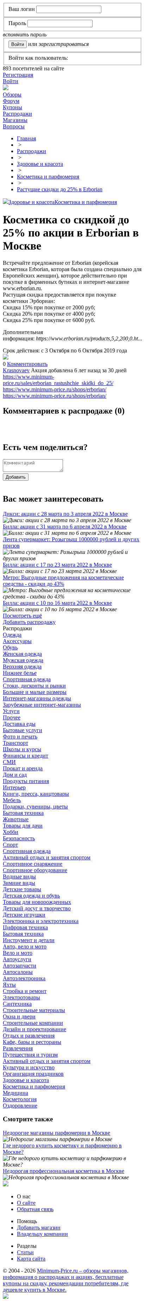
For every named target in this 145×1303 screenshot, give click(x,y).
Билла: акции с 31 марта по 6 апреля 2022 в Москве (65, 527)
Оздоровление (20, 1106)
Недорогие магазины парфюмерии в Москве (56, 1133)
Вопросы (14, 126)
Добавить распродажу (29, 622)
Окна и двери (19, 1016)
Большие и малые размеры (35, 692)
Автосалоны (18, 972)
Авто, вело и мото (24, 946)
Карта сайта (31, 1259)
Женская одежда (22, 654)
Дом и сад (15, 775)
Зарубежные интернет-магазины (42, 705)
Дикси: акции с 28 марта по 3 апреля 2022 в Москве (65, 514)
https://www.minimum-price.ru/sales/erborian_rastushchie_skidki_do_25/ (58, 380)
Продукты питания (26, 781)
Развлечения (18, 1048)
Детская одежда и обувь (31, 896)
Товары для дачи (23, 826)
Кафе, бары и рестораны (32, 1042)
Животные (16, 819)
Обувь (10, 647)
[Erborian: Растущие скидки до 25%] (5, 358)
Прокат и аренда (23, 768)
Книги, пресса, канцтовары (36, 794)
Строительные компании (33, 1023)
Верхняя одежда (22, 667)
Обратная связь (35, 1209)
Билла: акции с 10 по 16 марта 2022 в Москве (57, 603)
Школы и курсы (22, 749)
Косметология (20, 1099)
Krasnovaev (16, 370)
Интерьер (14, 787)
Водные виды (19, 876)
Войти (10, 81)
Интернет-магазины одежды (37, 698)
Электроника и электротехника (40, 921)
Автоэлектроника (24, 978)
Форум (11, 101)
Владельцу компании (42, 1234)
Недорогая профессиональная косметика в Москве (63, 1171)
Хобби (10, 832)
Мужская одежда (23, 660)
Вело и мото (17, 953)
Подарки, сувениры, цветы (35, 807)
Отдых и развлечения (29, 1036)
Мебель (12, 800)
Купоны (12, 107)
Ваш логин (21, 9)
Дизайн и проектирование (34, 1029)
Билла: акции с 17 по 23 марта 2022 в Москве (57, 565)
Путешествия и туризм (30, 1055)
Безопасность (19, 838)
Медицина (15, 1093)
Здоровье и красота (31, 202)
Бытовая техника (23, 813)
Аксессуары (17, 641)
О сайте (26, 1203)
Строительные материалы (34, 1010)
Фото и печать (20, 737)
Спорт (10, 845)
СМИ (9, 762)
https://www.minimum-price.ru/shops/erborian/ (54, 389)
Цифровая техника (25, 927)
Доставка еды (19, 724)
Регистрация (18, 75)
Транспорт (15, 743)
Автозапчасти (19, 966)
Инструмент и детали (29, 940)
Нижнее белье (20, 673)
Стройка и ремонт (24, 991)
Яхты (9, 985)
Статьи (25, 1252)
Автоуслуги (17, 959)
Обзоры (12, 95)
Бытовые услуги (22, 730)
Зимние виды (19, 883)
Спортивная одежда (27, 679)
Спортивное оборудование (35, 870)
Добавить (16, 477)
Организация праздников (33, 1074)
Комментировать (27, 364)
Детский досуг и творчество (37, 908)
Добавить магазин (39, 1228)
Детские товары (22, 889)
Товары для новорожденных (37, 902)
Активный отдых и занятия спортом (46, 857)
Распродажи (17, 114)
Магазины (15, 120)
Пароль (17, 23)
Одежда (12, 635)
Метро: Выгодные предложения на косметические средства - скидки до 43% (63, 580)
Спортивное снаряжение (32, 864)
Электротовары (21, 997)
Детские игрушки (24, 915)
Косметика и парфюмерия (86, 202)
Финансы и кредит (25, 756)
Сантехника (17, 1004)
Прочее (11, 717)
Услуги (11, 711)
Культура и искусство (29, 1067)
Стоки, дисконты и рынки (34, 686)
